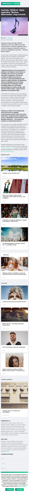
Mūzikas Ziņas (5, 328)
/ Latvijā (15, 3)
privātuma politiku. (21, 486)
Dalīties (4, 37)
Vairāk (7, 451)
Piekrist (9, 489)
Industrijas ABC (5, 415)
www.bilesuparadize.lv (8, 151)
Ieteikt (10, 37)
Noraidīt (19, 489)
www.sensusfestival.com (7, 148)
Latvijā (3, 176)
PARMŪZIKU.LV (7, 3)
